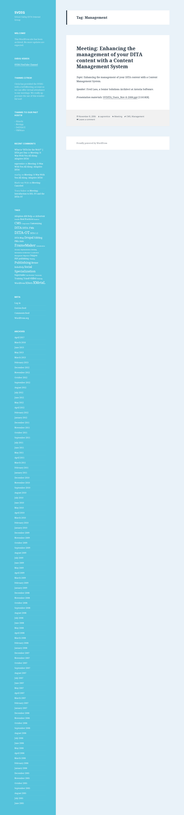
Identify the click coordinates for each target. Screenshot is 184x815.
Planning (32, 259)
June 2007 (19, 683)
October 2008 (21, 603)
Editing (38, 237)
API (34, 216)
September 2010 (22, 487)
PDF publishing (22, 258)
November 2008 (22, 598)
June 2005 (19, 803)
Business (36, 219)
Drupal (29, 237)
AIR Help (28, 216)
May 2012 (19, 402)
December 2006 (22, 713)
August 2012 (20, 387)
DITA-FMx (28, 228)
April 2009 (19, 572)
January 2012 (21, 417)
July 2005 (19, 798)
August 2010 (20, 492)
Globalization (40, 246)
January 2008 (21, 648)
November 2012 (22, 372)
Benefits (17, 219)
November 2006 (22, 718)
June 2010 (19, 502)
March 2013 (20, 357)
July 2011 (19, 442)
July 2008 (19, 618)
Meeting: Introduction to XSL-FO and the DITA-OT (29, 193)
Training (19, 278)
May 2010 (19, 507)
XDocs (29, 283)
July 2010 (19, 497)
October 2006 (21, 723)
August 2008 (20, 613)
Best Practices (26, 219)
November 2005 (22, 778)
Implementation (26, 250)
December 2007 (22, 653)
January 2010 (21, 527)
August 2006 (20, 733)
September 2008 (22, 608)
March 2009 (20, 577)
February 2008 (21, 643)
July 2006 (19, 738)
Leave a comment (87, 119)
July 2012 (19, 392)
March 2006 (20, 758)
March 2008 (20, 638)
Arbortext (40, 216)
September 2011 (22, 437)
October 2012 (21, 377)
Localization (35, 253)
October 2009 (21, 542)
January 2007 (21, 708)
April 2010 (19, 512)
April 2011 (19, 457)
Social (28, 267)
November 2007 (22, 658)
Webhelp (40, 279)
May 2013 (19, 352)
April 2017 (19, 337)
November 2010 (22, 482)
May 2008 (19, 628)
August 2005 (20, 793)
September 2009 (22, 547)
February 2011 (21, 467)
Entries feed (20, 308)
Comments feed (22, 313)
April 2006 (19, 753)
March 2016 (20, 342)
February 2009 (21, 582)
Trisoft (26, 278)
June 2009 (19, 562)
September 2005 (22, 788)
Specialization (25, 271)
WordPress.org (22, 318)
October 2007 (21, 663)
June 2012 (19, 397)
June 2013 (19, 347)
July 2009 (19, 557)
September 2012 (22, 382)
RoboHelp (19, 267)
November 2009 (22, 537)
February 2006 (21, 763)
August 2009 (20, 552)
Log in (18, 303)
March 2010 (20, 517)
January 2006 (21, 768)
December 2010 (22, 477)
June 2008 (19, 623)
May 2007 (19, 688)
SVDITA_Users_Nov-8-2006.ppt (120, 97)
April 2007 (19, 693)
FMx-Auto (19, 241)
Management (19, 256)
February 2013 (21, 362)
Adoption (19, 216)
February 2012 (21, 412)
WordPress (20, 283)
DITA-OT (22, 232)
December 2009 (22, 532)
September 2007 (22, 668)
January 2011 (21, 472)
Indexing (34, 250)
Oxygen (33, 255)
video (33, 278)
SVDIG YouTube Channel (26, 64)
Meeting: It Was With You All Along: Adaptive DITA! (28, 155)
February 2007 (21, 703)
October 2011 (21, 432)
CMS (18, 223)
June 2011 (19, 447)
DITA (18, 228)
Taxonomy (38, 275)
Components (26, 224)
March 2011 (20, 462)
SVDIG (20, 12)
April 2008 (19, 633)
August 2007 (20, 673)
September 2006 (22, 728)
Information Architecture (22, 253)
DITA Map (19, 237)
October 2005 (21, 783)
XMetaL (39, 282)
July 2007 (19, 678)
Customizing (36, 223)
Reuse (34, 262)
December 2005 (22, 773)
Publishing (23, 262)
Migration (26, 256)
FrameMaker (25, 245)
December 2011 (22, 422)
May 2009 (19, 567)
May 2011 (19, 452)
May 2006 (19, 748)
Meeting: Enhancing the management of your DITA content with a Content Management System (109, 57)
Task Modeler (30, 275)
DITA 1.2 (34, 233)
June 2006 (19, 743)
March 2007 (20, 698)
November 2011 (22, 427)
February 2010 (21, 522)
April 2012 (19, 407)
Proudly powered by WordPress (91, 143)
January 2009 (21, 587)
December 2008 (22, 592)
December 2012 (22, 367)
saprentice (20, 163)
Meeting (118, 116)
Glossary (17, 250)
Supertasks (20, 275)
